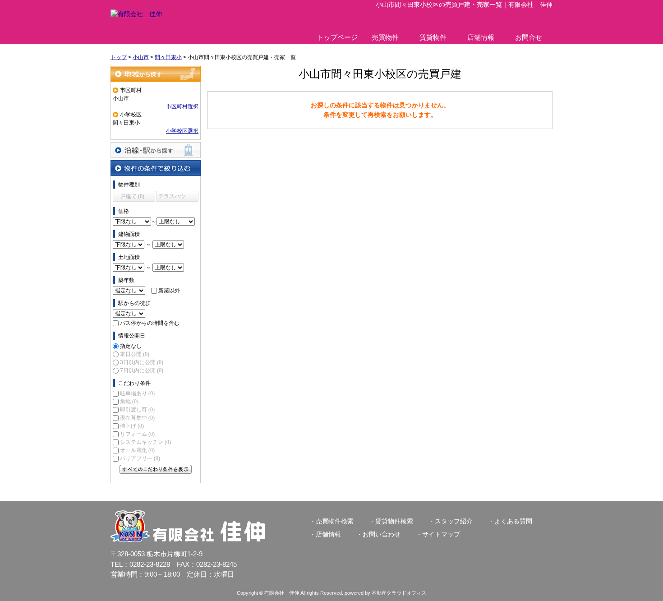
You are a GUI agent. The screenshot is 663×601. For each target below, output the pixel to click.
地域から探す (155, 74)
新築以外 (169, 290)
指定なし (131, 346)
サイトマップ (441, 534)
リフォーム (137, 434)
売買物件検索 (335, 521)
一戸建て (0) (129, 196)
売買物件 (385, 37)
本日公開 (134, 354)
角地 (129, 401)
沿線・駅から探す (155, 150)
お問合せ (528, 37)
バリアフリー (140, 458)
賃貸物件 (433, 37)
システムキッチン (145, 442)
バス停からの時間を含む (150, 323)
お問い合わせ (382, 534)
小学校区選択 (182, 131)
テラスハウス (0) (171, 197)
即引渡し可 (137, 410)
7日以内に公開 (141, 370)
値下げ (132, 426)
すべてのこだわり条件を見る (156, 469)
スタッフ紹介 (454, 521)
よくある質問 (513, 521)
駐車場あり (137, 393)
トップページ (337, 37)
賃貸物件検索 (394, 521)
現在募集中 (137, 418)
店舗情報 (480, 37)
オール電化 (137, 450)
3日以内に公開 (141, 362)
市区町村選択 (182, 106)
